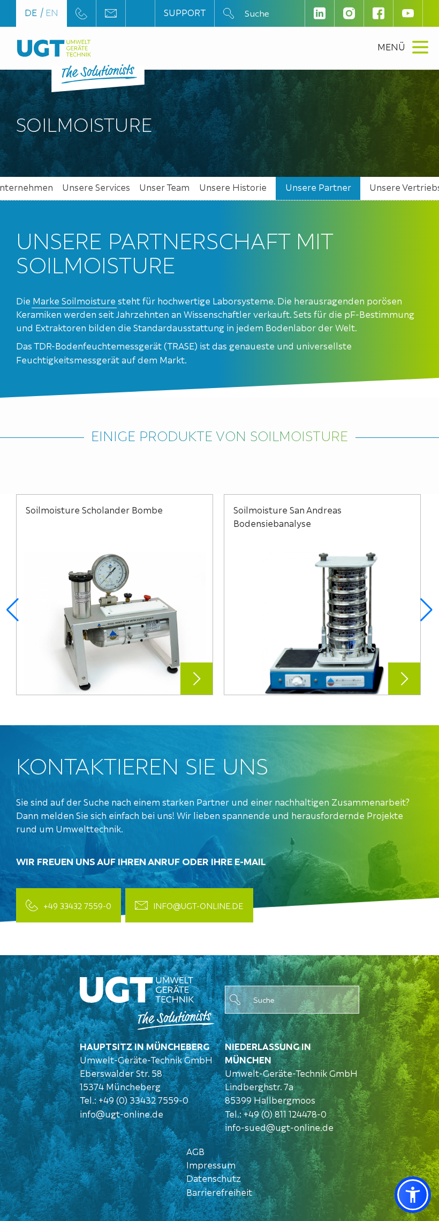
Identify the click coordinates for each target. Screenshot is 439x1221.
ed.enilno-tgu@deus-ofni (279, 1127)
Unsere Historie (233, 187)
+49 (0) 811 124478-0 (285, 1113)
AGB (195, 1151)
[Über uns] (147, 1000)
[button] (12, 610)
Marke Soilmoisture (74, 300)
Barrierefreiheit (219, 1192)
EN (52, 12)
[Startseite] (54, 48)
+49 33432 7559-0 (77, 905)
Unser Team (164, 187)
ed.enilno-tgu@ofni (121, 1113)
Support (185, 12)
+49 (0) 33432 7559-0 (143, 1099)
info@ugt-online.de (198, 905)
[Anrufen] (81, 13)
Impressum (211, 1164)
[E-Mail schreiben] (111, 13)
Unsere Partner (318, 187)
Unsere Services (96, 187)
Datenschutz (213, 1178)
